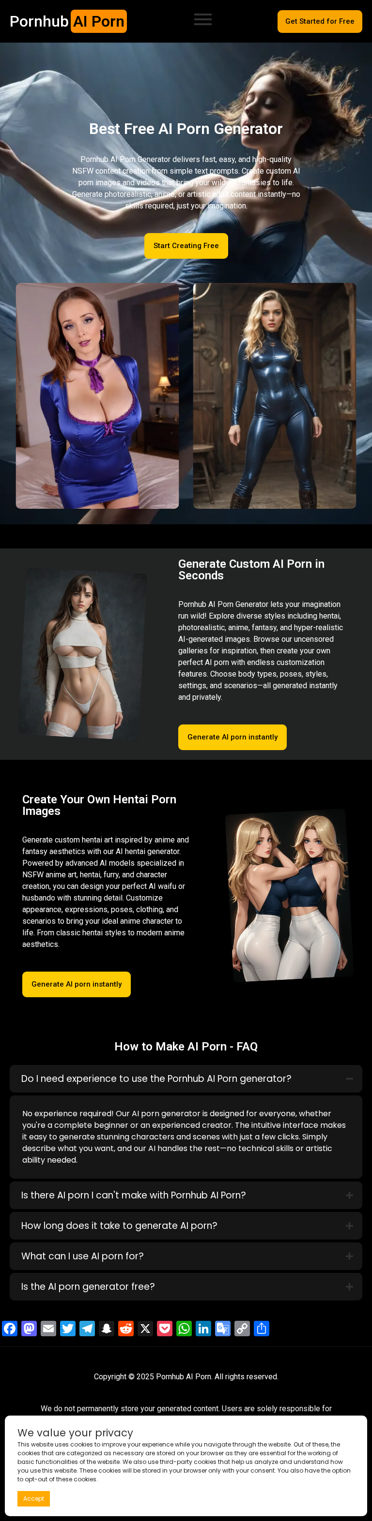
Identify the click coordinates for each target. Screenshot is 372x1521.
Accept (33, 1498)
